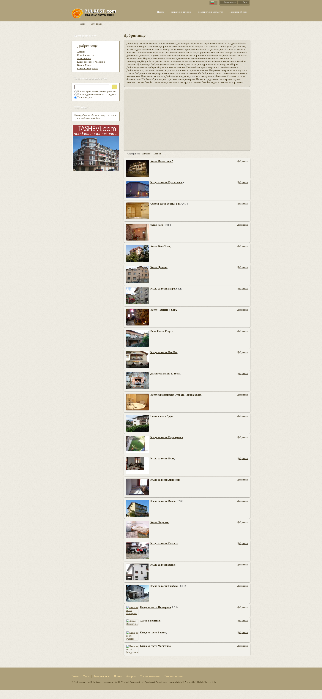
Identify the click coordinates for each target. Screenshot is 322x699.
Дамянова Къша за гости (165, 373)
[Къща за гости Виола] (137, 508)
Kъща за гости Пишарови (155, 607)
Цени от (157, 153)
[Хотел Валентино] (132, 622)
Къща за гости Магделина (155, 646)
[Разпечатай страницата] (244, 35)
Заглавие (146, 153)
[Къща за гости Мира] (137, 295)
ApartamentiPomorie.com (156, 682)
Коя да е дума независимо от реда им (96, 94)
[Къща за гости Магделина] (132, 649)
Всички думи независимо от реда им (96, 91)
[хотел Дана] (137, 231)
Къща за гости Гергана (164, 543)
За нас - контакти (101, 676)
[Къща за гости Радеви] (132, 635)
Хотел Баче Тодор (160, 246)
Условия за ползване (150, 676)
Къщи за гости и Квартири (91, 61)
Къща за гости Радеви (153, 632)
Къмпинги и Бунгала (87, 68)
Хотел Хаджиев (159, 522)
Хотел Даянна (158, 267)
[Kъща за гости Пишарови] (132, 610)
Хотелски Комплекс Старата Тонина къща (175, 394)
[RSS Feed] (248, 35)
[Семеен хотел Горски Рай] (137, 210)
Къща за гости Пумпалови (166, 182)
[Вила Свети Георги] (137, 338)
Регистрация (230, 2)
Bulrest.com (95, 682)
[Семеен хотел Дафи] (137, 423)
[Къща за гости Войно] (137, 571)
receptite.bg (211, 682)
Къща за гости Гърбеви (164, 586)
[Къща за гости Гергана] (137, 550)
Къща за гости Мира (162, 288)
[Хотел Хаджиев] (137, 529)
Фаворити (130, 676)
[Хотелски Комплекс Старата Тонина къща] (137, 401)
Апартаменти (84, 58)
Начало (75, 676)
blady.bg (201, 682)
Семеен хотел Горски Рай (165, 203)
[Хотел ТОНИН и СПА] (137, 316)
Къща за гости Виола (163, 501)
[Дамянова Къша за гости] (137, 380)
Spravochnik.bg (176, 682)
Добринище (87, 46)
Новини (117, 676)
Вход (245, 2)
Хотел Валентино (150, 620)
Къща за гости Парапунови (166, 437)
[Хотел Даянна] (137, 274)
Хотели (81, 51)
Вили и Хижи (84, 65)
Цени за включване (174, 676)
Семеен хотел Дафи (161, 416)
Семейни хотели (85, 55)
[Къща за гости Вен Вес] (137, 359)
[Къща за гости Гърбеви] (137, 593)
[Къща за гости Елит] (137, 465)
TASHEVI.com (121, 682)
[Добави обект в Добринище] (240, 35)
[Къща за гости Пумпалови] (137, 189)
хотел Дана (156, 225)
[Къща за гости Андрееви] (137, 486)
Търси (82, 24)
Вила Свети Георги (161, 331)
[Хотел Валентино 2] (137, 168)
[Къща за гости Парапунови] (137, 444)
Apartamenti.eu (136, 682)
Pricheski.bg (189, 682)
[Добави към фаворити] (246, 175)
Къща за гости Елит (162, 458)
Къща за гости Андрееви (165, 479)
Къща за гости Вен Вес (163, 352)
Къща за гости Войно (163, 564)
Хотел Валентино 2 (161, 161)
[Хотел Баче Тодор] (137, 253)
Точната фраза (84, 97)
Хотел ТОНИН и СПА (163, 310)
